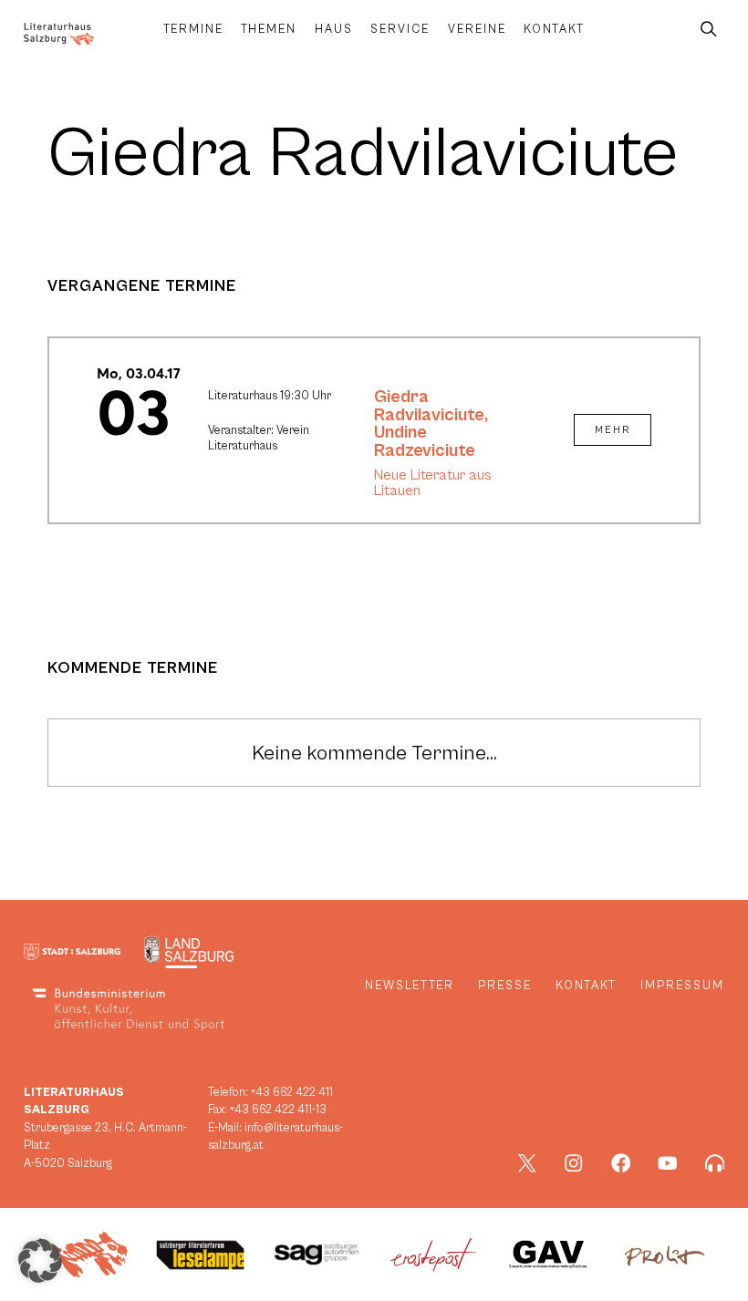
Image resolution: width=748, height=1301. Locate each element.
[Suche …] (708, 29)
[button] (40, 1261)
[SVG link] (59, 34)
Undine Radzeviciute (424, 441)
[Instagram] (574, 1163)
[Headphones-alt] (715, 1163)
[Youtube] (668, 1163)
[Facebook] (621, 1163)
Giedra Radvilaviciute (429, 406)
